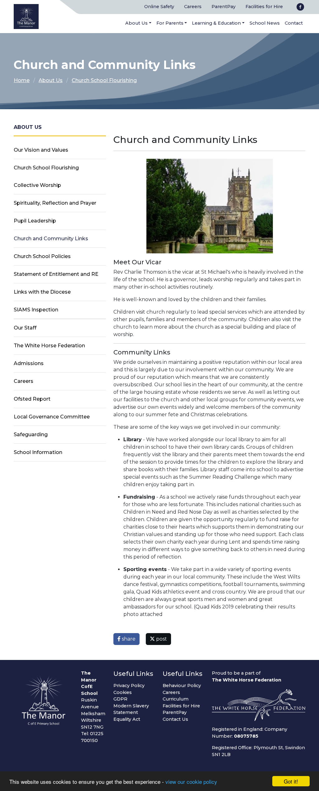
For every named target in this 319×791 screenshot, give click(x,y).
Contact (294, 23)
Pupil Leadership (35, 221)
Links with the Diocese (42, 292)
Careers (193, 6)
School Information (38, 452)
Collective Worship (37, 185)
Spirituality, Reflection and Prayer (55, 203)
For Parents (169, 23)
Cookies (122, 692)
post (161, 639)
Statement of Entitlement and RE (56, 274)
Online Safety (159, 6)
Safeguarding (31, 434)
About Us (136, 23)
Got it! (291, 781)
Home (22, 80)
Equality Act (126, 719)
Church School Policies (42, 256)
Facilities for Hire (264, 6)
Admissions (29, 363)
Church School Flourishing (104, 80)
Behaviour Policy (182, 685)
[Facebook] (300, 7)
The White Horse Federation (49, 346)
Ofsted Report (32, 399)
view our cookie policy (191, 781)
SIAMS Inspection (36, 310)
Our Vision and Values (41, 150)
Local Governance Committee (52, 417)
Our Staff (25, 328)
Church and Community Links (51, 239)
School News (265, 23)
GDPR (120, 699)
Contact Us (175, 719)
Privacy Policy (129, 685)
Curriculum (175, 699)
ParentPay (224, 6)
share (128, 639)
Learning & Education (216, 23)
